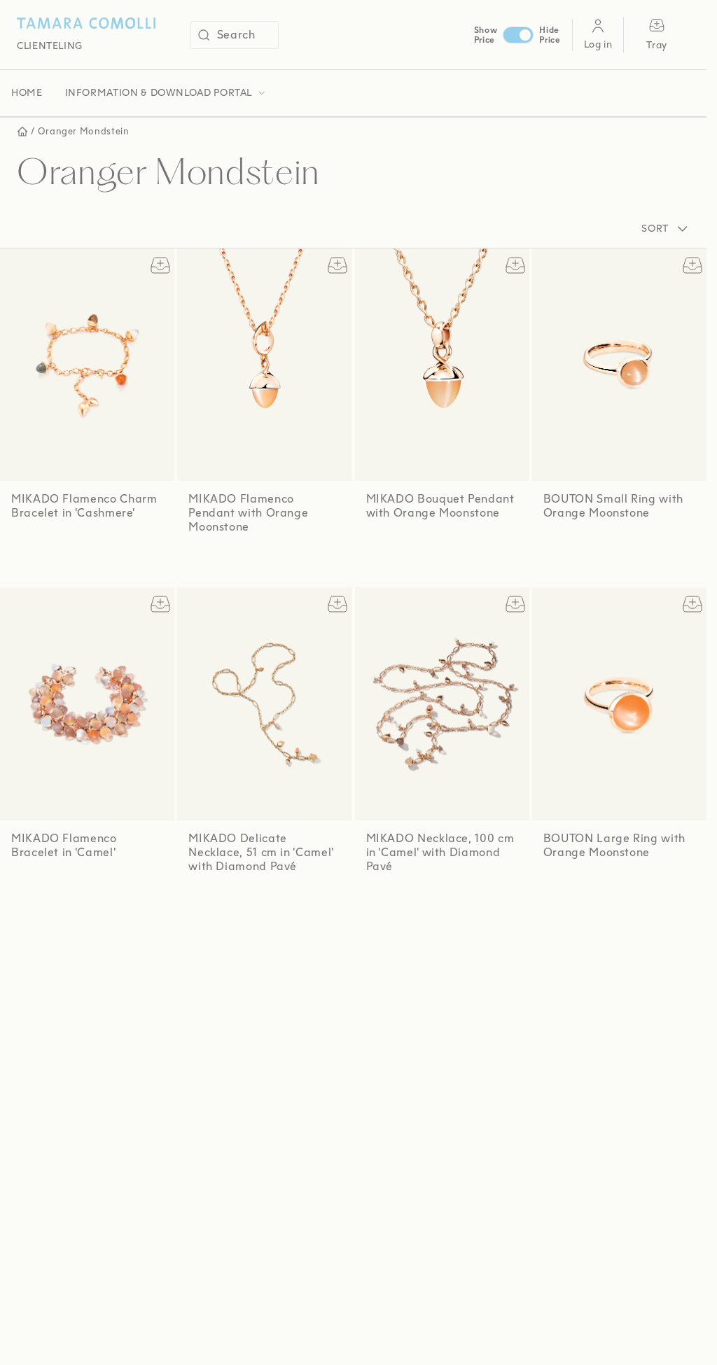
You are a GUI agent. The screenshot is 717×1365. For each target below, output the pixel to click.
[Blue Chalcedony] (252, 562)
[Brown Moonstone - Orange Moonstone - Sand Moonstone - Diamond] (377, 902)
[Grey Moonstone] (622, 548)
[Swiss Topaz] (397, 552)
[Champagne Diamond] (636, 548)
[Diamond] (235, 904)
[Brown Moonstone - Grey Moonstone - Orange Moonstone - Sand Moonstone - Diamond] (205, 903)
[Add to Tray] (157, 265)
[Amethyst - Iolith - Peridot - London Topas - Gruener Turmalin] (46, 889)
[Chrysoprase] (636, 888)
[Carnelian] (577, 548)
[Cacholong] (282, 562)
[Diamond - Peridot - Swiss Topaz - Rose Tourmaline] (260, 903)
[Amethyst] (223, 562)
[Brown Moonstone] (267, 562)
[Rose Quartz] (207, 562)
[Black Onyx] (237, 562)
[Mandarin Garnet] (607, 548)
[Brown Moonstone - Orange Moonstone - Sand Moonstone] (20, 889)
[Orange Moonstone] (192, 562)
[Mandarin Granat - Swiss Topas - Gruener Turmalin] (399, 903)
